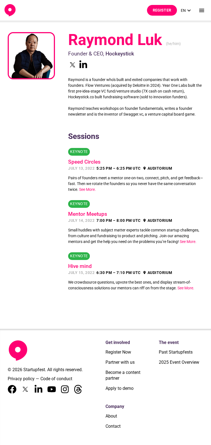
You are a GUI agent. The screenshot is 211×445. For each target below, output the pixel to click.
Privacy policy (21, 378)
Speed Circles (84, 162)
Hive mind (80, 266)
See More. (87, 189)
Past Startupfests (176, 352)
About (111, 416)
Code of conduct (56, 378)
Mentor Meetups (87, 214)
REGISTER (162, 10)
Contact (113, 426)
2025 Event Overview (179, 362)
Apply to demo (120, 388)
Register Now (118, 352)
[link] (186, 10)
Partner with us (120, 362)
